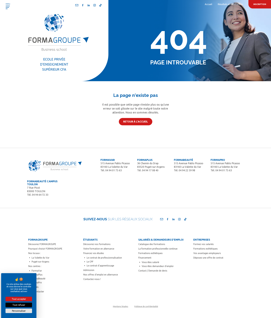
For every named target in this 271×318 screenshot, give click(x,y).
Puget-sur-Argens (40, 261)
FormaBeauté (38, 278)
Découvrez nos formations (97, 244)
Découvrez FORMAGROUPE (42, 244)
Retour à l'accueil (135, 121)
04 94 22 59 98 (187, 170)
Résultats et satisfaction (230, 4)
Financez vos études (93, 253)
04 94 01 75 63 (113, 170)
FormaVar (37, 270)
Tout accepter (19, 299)
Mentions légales (120, 306)
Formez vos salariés (203, 244)
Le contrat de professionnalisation (104, 257)
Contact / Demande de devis (152, 270)
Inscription (259, 4)
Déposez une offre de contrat (208, 257)
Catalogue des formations (151, 244)
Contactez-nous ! (92, 279)
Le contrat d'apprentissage (100, 265)
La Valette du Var (40, 257)
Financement (144, 257)
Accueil (208, 4)
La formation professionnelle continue (157, 248)
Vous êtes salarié (150, 262)
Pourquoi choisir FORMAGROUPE (45, 248)
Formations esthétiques (150, 253)
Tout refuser (18, 305)
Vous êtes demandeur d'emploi (157, 266)
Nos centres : (34, 266)
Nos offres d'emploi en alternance (100, 274)
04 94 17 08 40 (150, 170)
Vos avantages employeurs (207, 253)
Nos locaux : (34, 253)
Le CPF (90, 261)
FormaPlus (37, 274)
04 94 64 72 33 (40, 194)
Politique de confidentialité (146, 306)
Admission (88, 270)
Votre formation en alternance (98, 248)
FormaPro (37, 282)
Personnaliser (19, 311)
